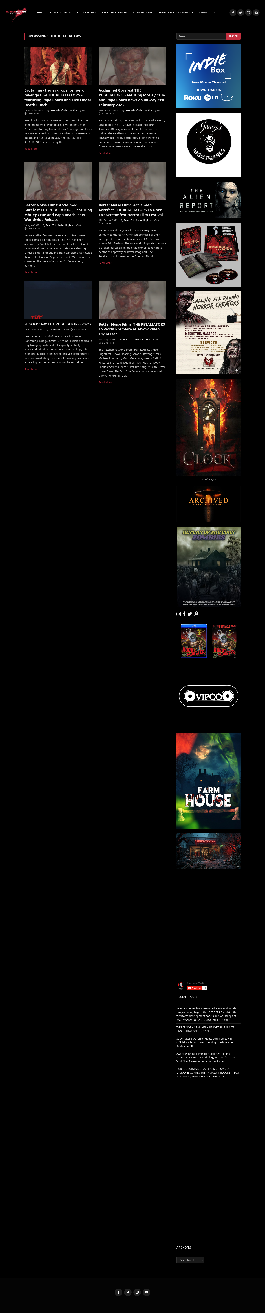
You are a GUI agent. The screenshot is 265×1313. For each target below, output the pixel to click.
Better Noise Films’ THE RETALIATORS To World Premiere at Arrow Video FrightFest (132, 329)
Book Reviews (86, 12)
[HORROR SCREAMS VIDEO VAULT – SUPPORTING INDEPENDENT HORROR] (16, 12)
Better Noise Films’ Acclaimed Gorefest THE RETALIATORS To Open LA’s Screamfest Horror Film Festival (131, 210)
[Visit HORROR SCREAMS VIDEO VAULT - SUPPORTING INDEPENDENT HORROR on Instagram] (178, 614)
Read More (30, 148)
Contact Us (207, 12)
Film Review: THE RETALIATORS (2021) (57, 324)
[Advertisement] (208, 899)
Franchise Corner (114, 12)
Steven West (55, 329)
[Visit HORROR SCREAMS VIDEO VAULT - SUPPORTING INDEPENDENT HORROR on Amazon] (196, 614)
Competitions (142, 12)
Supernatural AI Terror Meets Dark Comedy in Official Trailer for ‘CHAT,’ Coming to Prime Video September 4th (205, 1042)
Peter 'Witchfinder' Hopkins (63, 110)
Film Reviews (59, 12)
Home (40, 12)
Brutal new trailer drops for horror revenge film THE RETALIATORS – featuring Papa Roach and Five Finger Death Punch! (57, 97)
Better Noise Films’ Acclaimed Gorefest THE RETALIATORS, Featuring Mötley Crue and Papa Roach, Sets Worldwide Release (58, 212)
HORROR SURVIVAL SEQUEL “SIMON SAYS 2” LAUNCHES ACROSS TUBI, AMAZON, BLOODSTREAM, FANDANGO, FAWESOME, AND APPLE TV (208, 1072)
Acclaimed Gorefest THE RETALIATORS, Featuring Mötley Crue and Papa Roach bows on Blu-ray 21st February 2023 (132, 97)
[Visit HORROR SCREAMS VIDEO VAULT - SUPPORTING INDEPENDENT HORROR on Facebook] (184, 614)
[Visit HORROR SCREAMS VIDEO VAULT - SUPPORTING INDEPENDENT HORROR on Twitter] (189, 614)
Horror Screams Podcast (175, 12)
